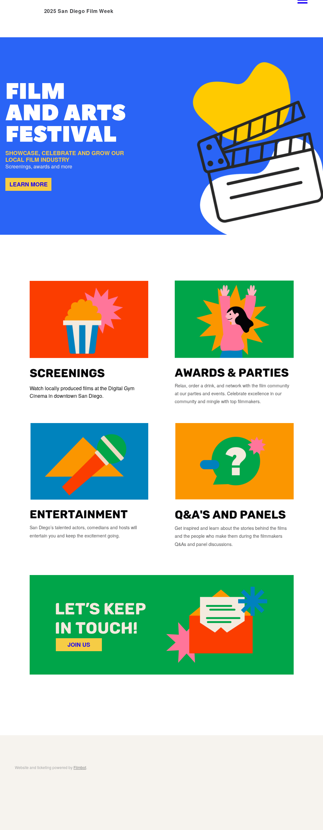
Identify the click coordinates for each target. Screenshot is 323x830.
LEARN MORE (28, 184)
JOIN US (79, 644)
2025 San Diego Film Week (79, 11)
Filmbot (79, 767)
